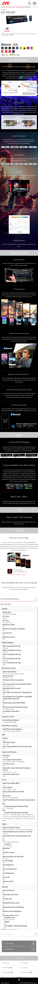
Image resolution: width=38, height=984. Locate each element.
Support (25, 967)
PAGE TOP (19, 958)
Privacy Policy (26, 972)
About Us (6, 963)
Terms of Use (7, 972)
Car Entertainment (10, 7)
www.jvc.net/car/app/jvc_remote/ (16, 574)
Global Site (7, 967)
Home (3, 7)
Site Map (25, 963)
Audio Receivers (19, 7)
